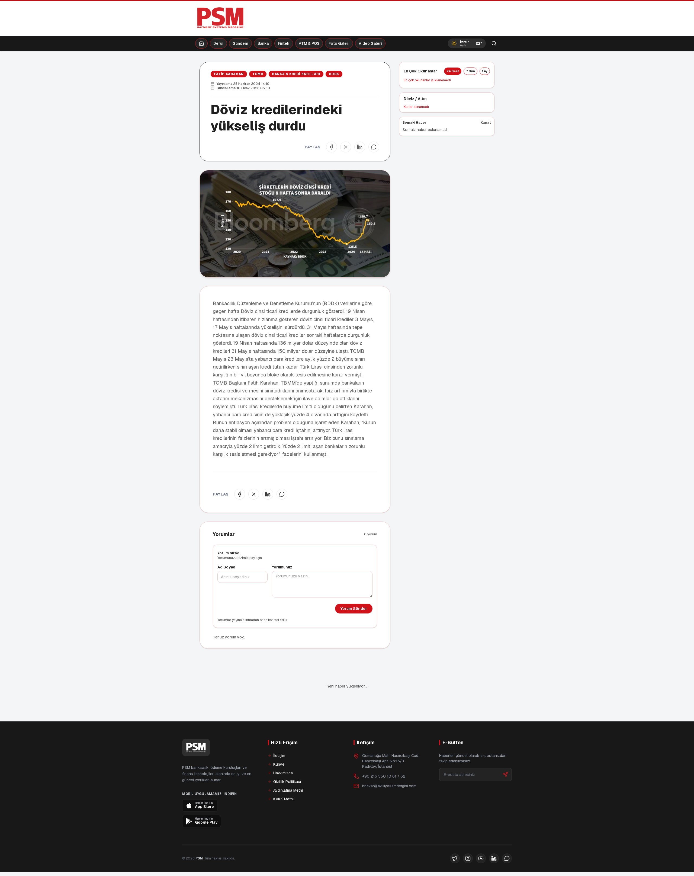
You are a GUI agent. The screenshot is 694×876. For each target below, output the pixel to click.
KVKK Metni (283, 780)
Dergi (218, 43)
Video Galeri (370, 43)
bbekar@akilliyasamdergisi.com (389, 767)
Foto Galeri (339, 43)
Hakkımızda (283, 754)
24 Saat (452, 71)
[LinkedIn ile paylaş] (359, 147)
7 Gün (470, 71)
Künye (278, 745)
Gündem (240, 43)
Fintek (284, 43)
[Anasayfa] (201, 43)
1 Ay (484, 71)
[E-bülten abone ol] (505, 756)
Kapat (486, 122)
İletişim (279, 737)
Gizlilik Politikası (287, 763)
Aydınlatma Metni (288, 771)
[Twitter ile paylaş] (345, 147)
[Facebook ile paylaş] (331, 147)
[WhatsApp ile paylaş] (373, 147)
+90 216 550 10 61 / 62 (383, 757)
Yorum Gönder (353, 608)
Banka (263, 43)
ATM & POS (309, 43)
